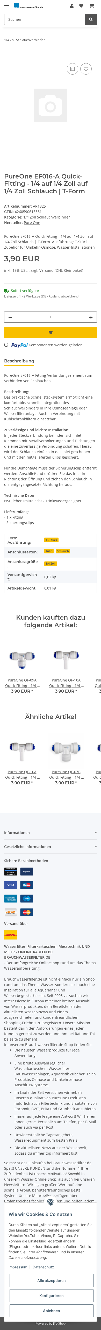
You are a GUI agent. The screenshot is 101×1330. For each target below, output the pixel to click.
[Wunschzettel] (81, 6)
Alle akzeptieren (51, 1280)
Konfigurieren (51, 1295)
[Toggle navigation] (6, 3)
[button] (71, 6)
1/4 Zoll (50, 563)
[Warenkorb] (91, 6)
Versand (47, 270)
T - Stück (51, 540)
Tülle (49, 551)
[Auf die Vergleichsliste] (72, 69)
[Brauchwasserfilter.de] (28, 6)
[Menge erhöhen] (91, 317)
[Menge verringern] (10, 317)
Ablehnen (51, 1310)
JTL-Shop (59, 1323)
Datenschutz (43, 1267)
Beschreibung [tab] (19, 361)
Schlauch (63, 551)
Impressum (18, 1267)
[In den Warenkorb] (8, 56)
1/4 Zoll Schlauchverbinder (46, 217)
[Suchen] (91, 19)
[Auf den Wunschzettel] (86, 69)
